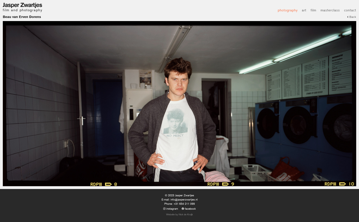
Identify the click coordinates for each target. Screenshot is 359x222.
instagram (171, 208)
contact (350, 10)
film (313, 10)
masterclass (330, 10)
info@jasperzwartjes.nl (184, 199)
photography (288, 10)
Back (352, 17)
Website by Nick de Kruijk (179, 214)
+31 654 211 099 (184, 203)
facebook (190, 208)
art (304, 10)
